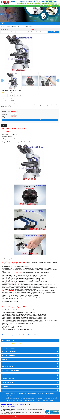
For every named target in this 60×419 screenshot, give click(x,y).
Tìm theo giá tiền (4, 29)
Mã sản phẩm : (6, 98)
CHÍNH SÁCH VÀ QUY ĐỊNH (17, 393)
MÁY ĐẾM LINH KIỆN (30, 400)
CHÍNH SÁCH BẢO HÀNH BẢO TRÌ (26, 396)
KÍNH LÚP (21, 400)
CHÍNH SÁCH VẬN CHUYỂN (9, 396)
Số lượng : (5, 114)
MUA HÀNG (16, 120)
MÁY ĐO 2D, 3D (39, 398)
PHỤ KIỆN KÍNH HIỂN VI (12, 400)
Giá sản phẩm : (6, 111)
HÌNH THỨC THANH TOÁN (50, 393)
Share (4, 95)
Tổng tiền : (5, 117)
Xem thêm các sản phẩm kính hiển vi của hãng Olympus (17, 334)
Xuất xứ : (7, 100)
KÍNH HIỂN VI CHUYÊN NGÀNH (11, 398)
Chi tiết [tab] (4, 125)
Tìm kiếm (53, 31)
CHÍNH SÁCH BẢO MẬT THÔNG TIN (34, 393)
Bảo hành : (7, 103)
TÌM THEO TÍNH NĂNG (50, 398)
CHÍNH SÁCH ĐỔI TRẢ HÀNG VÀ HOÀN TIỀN (46, 396)
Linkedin (18, 95)
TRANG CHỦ (6, 393)
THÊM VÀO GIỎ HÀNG (44, 120)
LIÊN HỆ (52, 400)
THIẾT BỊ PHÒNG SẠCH (42, 400)
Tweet (11, 95)
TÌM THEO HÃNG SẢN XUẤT (27, 398)
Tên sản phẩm (33, 29)
